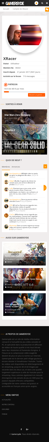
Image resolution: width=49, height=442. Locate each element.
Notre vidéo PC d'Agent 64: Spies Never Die (23, 280)
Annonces (16, 167)
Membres (6, 167)
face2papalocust (15, 173)
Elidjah (11, 181)
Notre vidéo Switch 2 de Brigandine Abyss (24, 256)
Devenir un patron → (36, 95)
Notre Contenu (8, 404)
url (11, 229)
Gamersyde (16, 434)
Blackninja (13, 225)
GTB (10, 205)
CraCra (11, 214)
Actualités (6, 400)
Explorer (5, 409)
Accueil (6, 9)
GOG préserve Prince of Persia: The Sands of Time (21, 305)
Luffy (11, 188)
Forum (4, 414)
